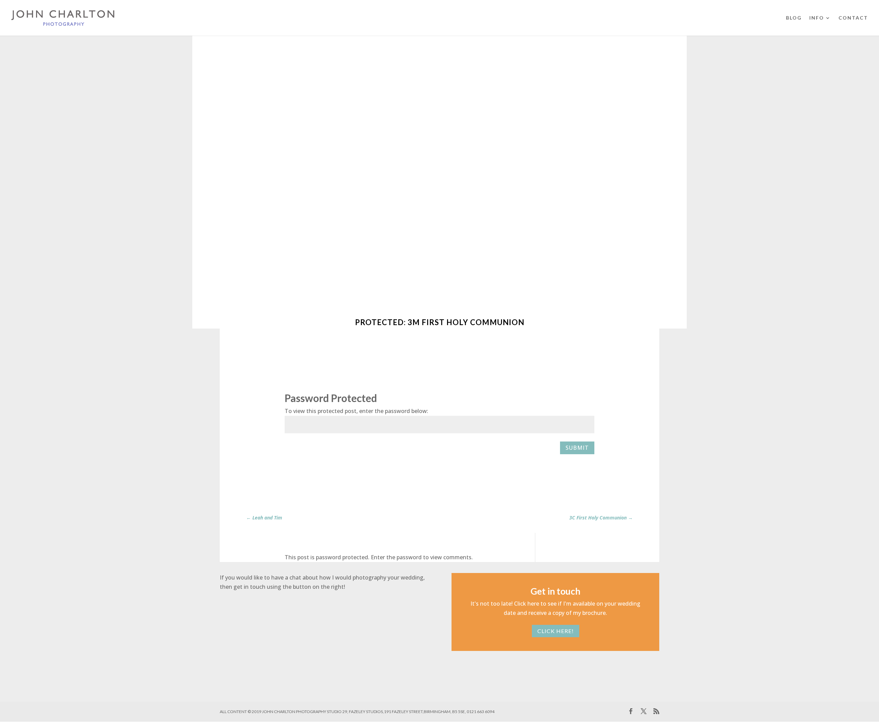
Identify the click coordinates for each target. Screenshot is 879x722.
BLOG (794, 18)
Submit (577, 447)
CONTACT (853, 18)
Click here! (555, 631)
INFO (816, 18)
